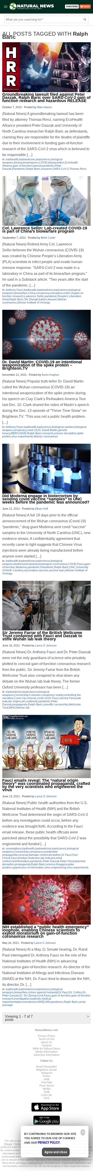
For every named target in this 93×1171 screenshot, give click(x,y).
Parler (46, 1076)
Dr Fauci (53, 698)
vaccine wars (57, 570)
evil (41, 995)
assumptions (13, 848)
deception (55, 854)
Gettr (46, 1079)
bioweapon (45, 564)
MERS (15, 433)
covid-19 (68, 293)
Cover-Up (20, 698)
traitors (43, 299)
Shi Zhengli (31, 299)
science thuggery (56, 864)
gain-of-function (22, 165)
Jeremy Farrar (67, 698)
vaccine (43, 570)
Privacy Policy (46, 1036)
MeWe (47, 1088)
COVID (43, 162)
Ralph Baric (33, 168)
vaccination (31, 570)
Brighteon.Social (46, 1069)
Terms (18, 1144)
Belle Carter (48, 237)
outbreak (32, 701)
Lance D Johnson (46, 645)
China (31, 293)
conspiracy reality (52, 695)
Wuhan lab (23, 707)
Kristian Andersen (29, 858)
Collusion (35, 695)
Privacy (8, 1144)
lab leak (45, 858)
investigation (21, 998)
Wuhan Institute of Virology (33, 302)
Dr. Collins (75, 992)
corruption (56, 293)
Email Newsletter (46, 1066)
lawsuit (37, 165)
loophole (35, 998)
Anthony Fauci (14, 290)
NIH (47, 1001)
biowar (18, 162)
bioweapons (30, 162)
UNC (72, 567)
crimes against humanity (43, 992)
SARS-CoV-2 (61, 168)
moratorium (30, 1001)
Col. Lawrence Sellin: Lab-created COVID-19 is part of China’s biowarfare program (44, 229)
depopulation (56, 162)
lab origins (14, 701)
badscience (43, 159)
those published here (32, 1163)
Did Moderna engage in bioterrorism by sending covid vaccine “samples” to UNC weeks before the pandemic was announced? (45, 499)
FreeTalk (46, 1082)
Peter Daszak (51, 861)
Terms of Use (47, 1039)
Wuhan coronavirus (46, 436)
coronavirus (60, 564)
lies (24, 701)
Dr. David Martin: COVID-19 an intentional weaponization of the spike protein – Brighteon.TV (42, 365)
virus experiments (22, 436)
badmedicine (27, 159)
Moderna (21, 567)
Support (46, 1045)
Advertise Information (47, 1055)
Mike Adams (44, 107)
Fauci (80, 564)
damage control (38, 854)
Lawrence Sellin (34, 296)
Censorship (21, 695)
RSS (46, 1098)
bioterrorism (21, 564)
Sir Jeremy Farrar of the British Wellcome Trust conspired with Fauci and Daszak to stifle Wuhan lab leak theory (42, 635)
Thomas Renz (77, 168)
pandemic (48, 165)
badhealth (12, 159)
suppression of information (28, 867)
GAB (46, 1092)
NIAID (23, 433)
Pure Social (47, 1085)
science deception (65, 433)
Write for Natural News (46, 1048)
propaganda (19, 704)
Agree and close (55, 1152)
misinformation (20, 861)
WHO (12, 707)
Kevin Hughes (50, 374)
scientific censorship (55, 704)
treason (52, 299)
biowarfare (20, 293)
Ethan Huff (41, 508)
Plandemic (18, 168)
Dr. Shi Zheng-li (28, 995)
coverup (31, 698)
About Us (46, 1042)
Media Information (46, 1051)
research (46, 168)
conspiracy (42, 293)
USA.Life (46, 1095)
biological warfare (63, 427)
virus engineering (55, 867)
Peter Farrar (67, 861)
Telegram (46, 1073)
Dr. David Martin (48, 430)
